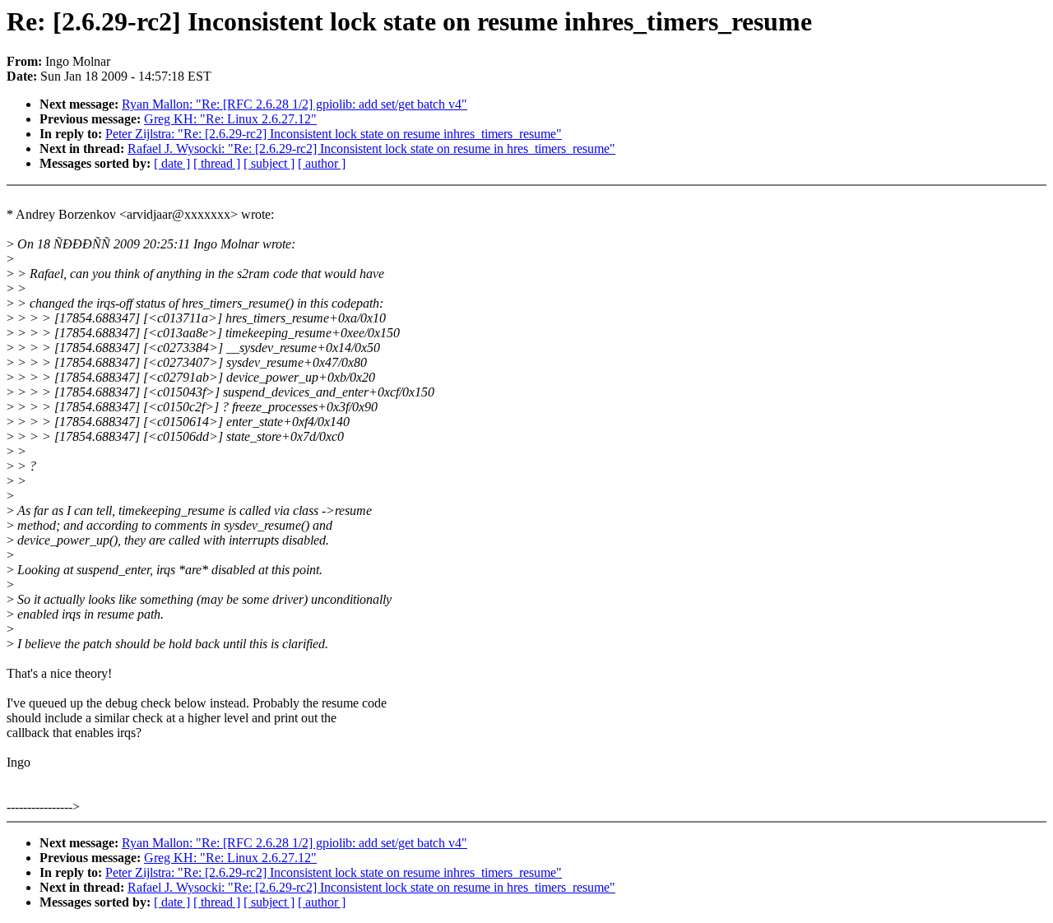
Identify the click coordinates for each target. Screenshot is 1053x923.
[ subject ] (269, 163)
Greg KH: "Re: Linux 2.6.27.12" (230, 119)
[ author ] (322, 163)
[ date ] (172, 163)
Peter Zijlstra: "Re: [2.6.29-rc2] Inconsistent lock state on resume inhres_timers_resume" (333, 134)
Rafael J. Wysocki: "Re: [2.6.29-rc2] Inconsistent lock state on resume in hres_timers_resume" (371, 148)
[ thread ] (216, 163)
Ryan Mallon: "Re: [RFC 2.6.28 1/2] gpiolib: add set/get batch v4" (294, 104)
